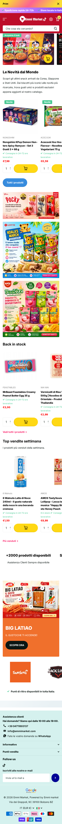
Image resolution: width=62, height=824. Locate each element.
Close (58, 4)
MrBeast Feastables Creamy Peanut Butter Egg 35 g (19, 393)
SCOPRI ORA (16, 645)
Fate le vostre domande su (29, 736)
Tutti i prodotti (5, 19)
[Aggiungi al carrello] (26, 168)
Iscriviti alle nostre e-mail (18, 770)
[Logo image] (20, 672)
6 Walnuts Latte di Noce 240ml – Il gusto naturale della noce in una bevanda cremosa (18, 503)
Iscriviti (55, 778)
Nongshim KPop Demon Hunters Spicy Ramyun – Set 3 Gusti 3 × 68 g (20, 146)
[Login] (51, 19)
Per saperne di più (42, 588)
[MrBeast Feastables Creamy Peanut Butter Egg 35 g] (20, 365)
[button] (11, 166)
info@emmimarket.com (22, 731)
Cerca (55, 28)
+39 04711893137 (18, 726)
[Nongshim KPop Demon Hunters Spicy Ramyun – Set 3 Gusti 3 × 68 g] (20, 116)
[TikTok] (4, 765)
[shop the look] (48, 59)
